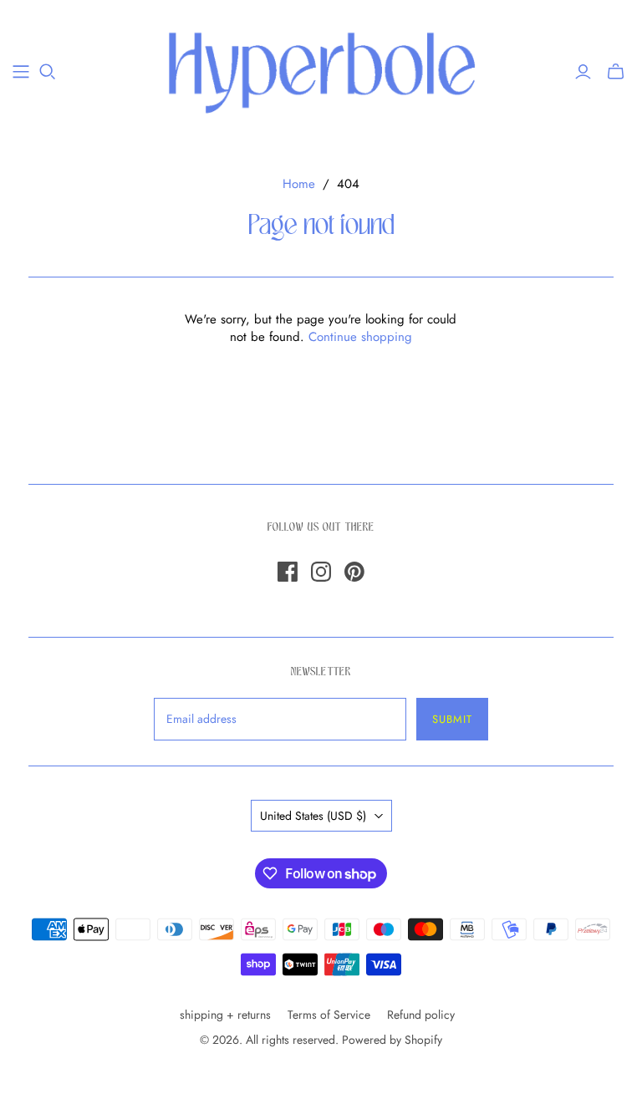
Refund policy (421, 1014)
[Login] (583, 72)
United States (313, 815)
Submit (452, 719)
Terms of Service (329, 1014)
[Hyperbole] (321, 71)
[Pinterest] (354, 572)
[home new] (21, 72)
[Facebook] (288, 572)
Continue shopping (360, 337)
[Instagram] (321, 572)
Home (299, 184)
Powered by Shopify (392, 1039)
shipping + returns (225, 1014)
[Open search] (47, 72)
